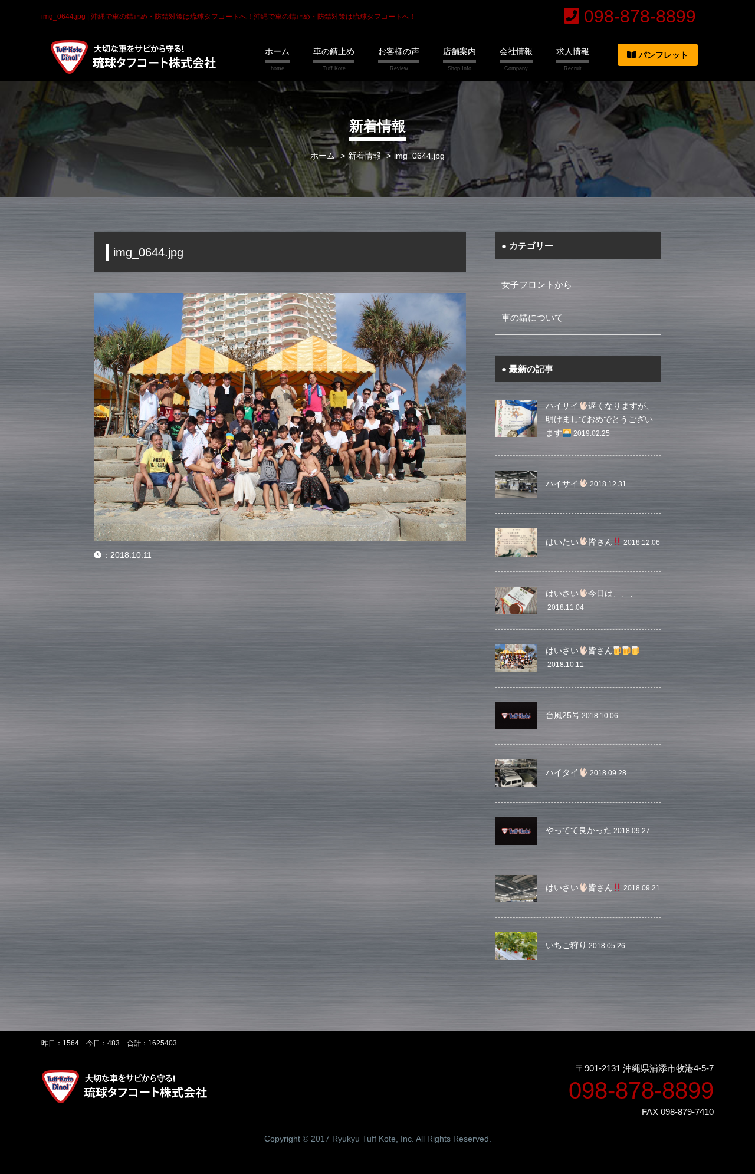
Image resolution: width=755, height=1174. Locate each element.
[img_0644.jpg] (280, 300)
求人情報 (572, 51)
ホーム (277, 51)
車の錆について (532, 318)
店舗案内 (459, 51)
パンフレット (662, 55)
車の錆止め (333, 51)
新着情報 (364, 156)
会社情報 (516, 51)
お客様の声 (398, 51)
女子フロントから (536, 284)
